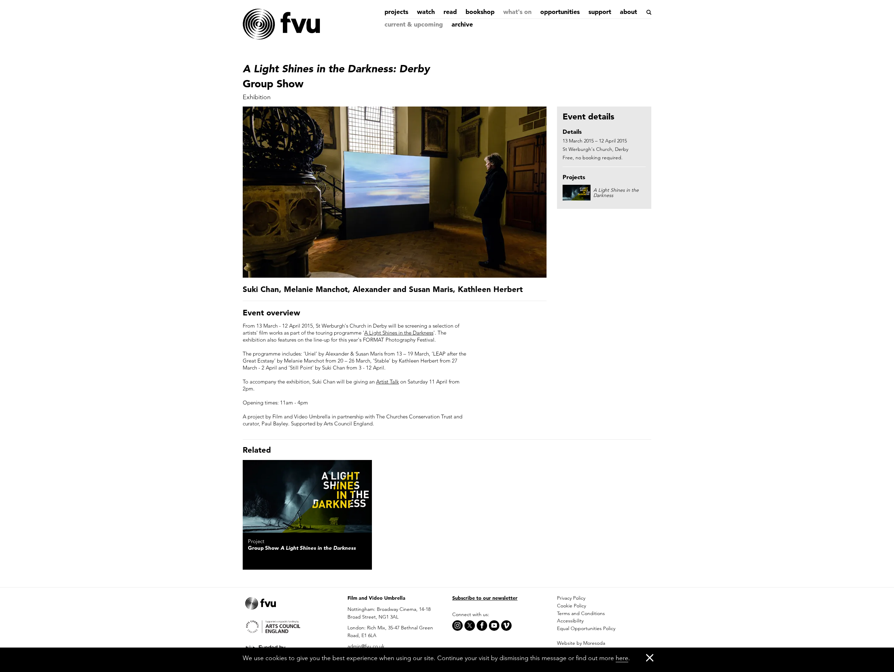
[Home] (281, 24)
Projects (396, 12)
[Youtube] (494, 625)
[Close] (650, 657)
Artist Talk (387, 381)
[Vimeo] (506, 625)
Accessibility (570, 621)
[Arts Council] (290, 626)
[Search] (648, 12)
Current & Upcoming (413, 24)
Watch (426, 12)
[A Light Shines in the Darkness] (307, 496)
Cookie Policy (571, 605)
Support (599, 12)
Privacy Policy (571, 598)
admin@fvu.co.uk (365, 646)
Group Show (302, 548)
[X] (469, 625)
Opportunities (560, 12)
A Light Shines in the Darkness (398, 332)
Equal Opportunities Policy (586, 628)
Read (450, 12)
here (622, 658)
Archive (462, 24)
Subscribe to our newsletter (485, 598)
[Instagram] (457, 625)
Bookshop (480, 12)
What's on (517, 12)
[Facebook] (482, 625)
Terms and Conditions (581, 613)
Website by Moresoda (581, 643)
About (628, 12)
